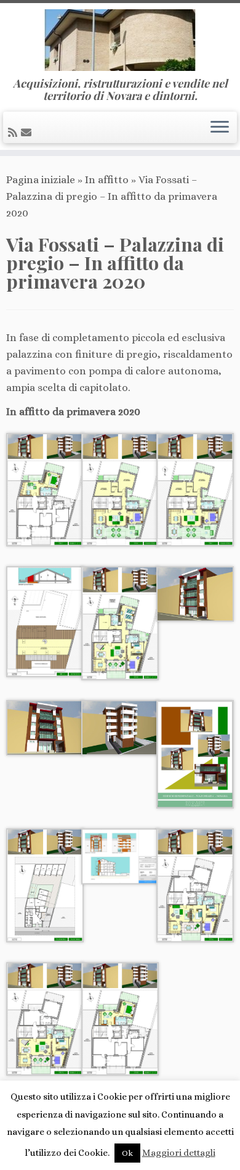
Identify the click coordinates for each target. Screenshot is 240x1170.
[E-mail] (28, 133)
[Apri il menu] (219, 127)
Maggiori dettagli (178, 1152)
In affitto (107, 180)
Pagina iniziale (40, 180)
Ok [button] (127, 1153)
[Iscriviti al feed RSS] (14, 133)
